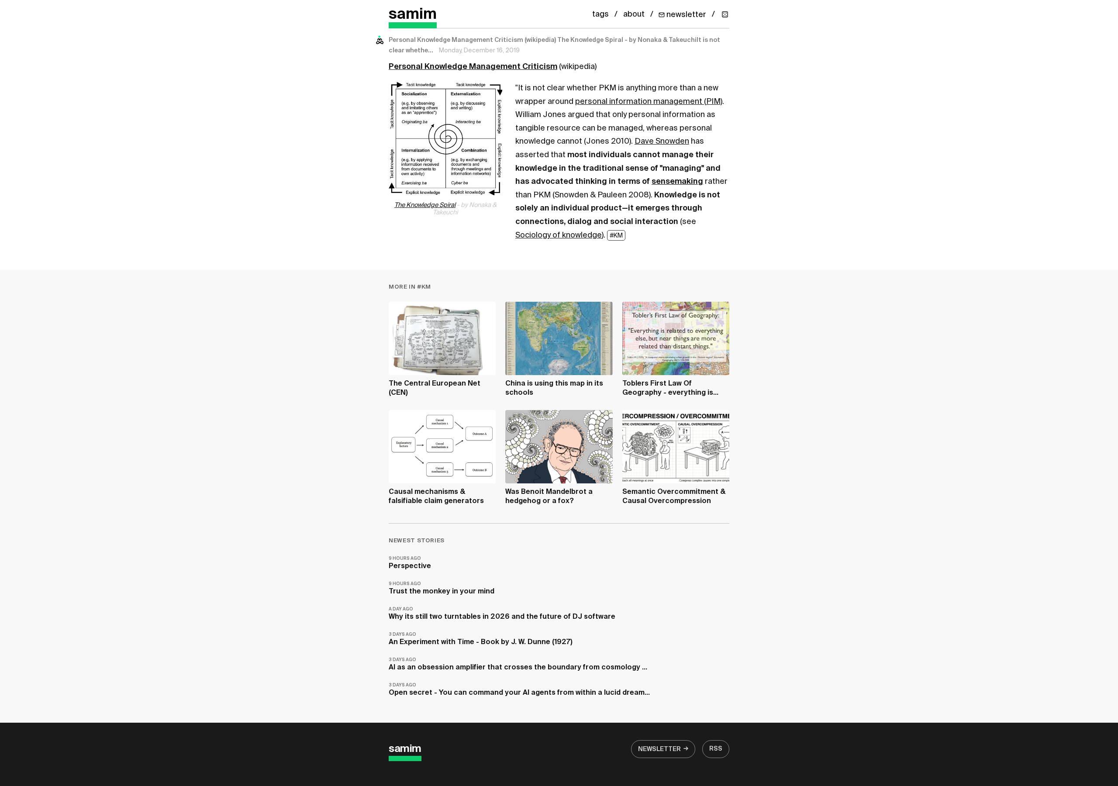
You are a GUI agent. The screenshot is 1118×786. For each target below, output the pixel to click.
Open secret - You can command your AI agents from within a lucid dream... (519, 689)
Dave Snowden (662, 141)
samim (413, 14)
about (634, 14)
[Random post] (725, 14)
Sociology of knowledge (558, 235)
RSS (715, 749)
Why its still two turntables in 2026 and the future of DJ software (502, 614)
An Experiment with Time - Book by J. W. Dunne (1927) (481, 639)
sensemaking (677, 182)
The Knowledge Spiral (424, 205)
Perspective (410, 563)
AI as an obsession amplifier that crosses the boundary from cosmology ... (518, 664)
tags (600, 14)
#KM (616, 236)
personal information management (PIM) (648, 102)
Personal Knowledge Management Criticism (473, 67)
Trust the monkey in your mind (441, 588)
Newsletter (659, 749)
